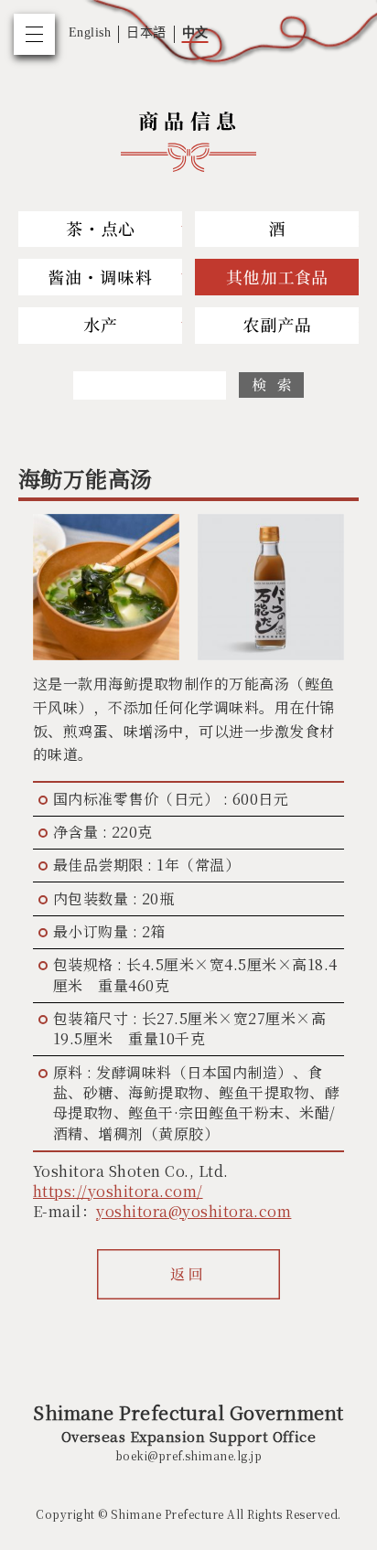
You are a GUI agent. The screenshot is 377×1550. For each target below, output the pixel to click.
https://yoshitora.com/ (118, 1191)
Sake (277, 229)
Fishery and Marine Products (100, 325)
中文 (195, 32)
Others (277, 277)
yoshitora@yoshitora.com (193, 1211)
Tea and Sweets (100, 229)
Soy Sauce (100, 277)
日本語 (146, 32)
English (90, 32)
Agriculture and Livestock (277, 325)
